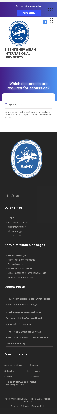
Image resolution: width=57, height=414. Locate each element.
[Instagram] (12, 195)
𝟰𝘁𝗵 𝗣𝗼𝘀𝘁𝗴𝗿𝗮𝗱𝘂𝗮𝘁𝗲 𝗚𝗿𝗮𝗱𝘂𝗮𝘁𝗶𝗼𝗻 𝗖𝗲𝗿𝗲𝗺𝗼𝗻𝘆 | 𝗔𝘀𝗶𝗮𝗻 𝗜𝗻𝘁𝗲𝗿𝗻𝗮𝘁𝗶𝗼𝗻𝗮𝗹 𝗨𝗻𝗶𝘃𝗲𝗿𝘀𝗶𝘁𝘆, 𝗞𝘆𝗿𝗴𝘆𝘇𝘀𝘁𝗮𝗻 (24, 318)
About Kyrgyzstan (17, 231)
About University (17, 226)
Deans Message (16, 264)
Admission (28, 13)
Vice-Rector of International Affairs (27, 272)
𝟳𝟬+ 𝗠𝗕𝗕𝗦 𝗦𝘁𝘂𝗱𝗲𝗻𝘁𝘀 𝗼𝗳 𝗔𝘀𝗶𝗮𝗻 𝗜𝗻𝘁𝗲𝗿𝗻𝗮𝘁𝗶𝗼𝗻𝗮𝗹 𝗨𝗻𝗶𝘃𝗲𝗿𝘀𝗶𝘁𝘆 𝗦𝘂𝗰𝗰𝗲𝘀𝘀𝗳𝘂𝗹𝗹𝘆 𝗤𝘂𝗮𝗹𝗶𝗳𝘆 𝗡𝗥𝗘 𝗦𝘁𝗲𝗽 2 (27, 337)
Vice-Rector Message (20, 268)
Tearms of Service (20, 406)
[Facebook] (7, 195)
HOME (11, 218)
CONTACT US (15, 235)
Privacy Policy (39, 406)
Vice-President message (21, 259)
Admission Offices (18, 222)
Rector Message (17, 255)
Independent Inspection (21, 277)
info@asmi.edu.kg (31, 6)
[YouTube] (17, 195)
